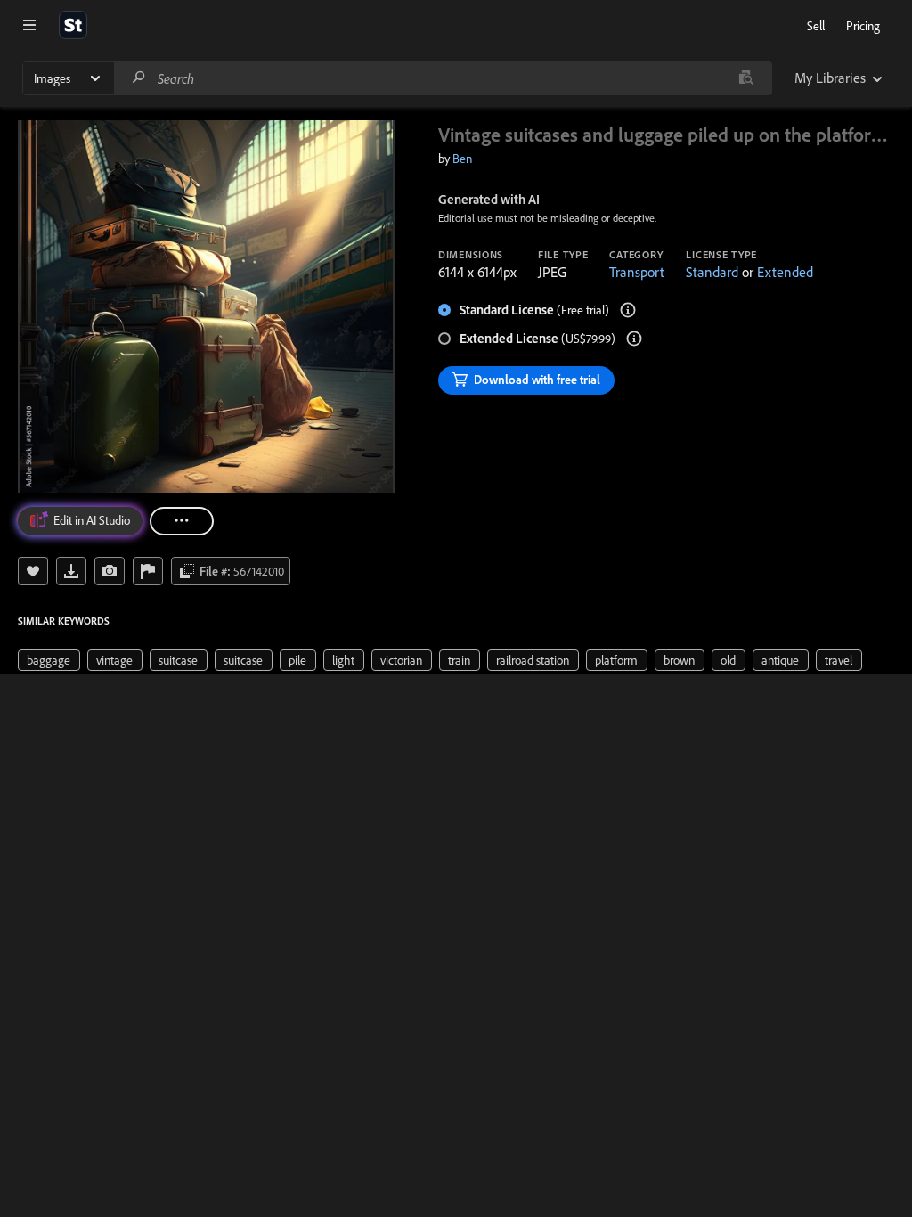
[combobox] (443, 78)
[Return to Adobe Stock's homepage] (73, 25)
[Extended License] (634, 338)
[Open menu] (29, 25)
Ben (462, 159)
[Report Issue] (148, 571)
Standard (712, 272)
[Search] (139, 78)
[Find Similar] (109, 571)
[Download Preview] (71, 571)
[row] (49, 660)
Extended (785, 272)
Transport (636, 272)
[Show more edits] (182, 521)
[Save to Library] (33, 571)
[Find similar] (746, 78)
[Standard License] (628, 310)
